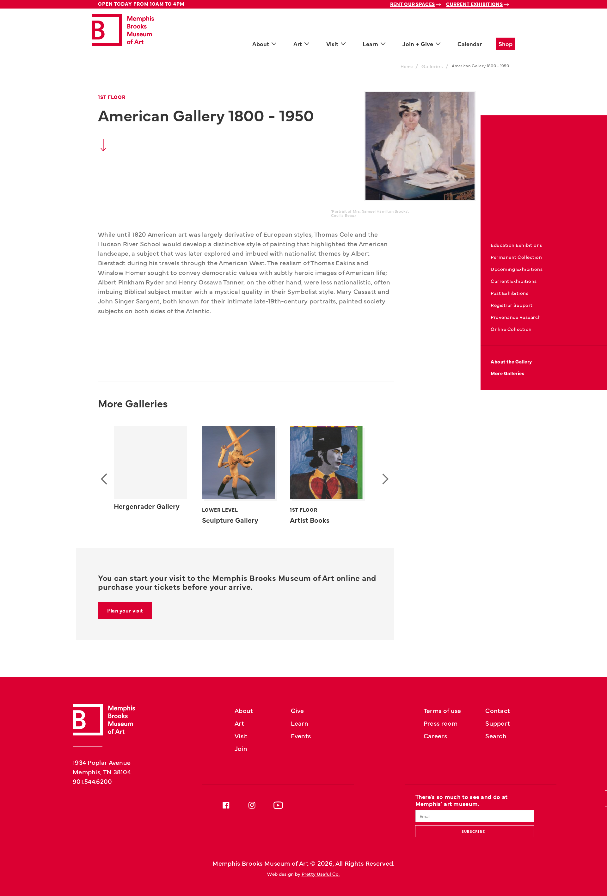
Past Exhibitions (509, 293)
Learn (300, 722)
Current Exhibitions (474, 4)
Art (239, 722)
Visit (241, 735)
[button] (105, 479)
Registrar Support (512, 305)
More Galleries (507, 373)
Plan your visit (125, 610)
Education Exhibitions (516, 244)
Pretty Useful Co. (321, 873)
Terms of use (442, 710)
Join (241, 748)
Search (495, 735)
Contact (497, 710)
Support (497, 722)
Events (301, 735)
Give (297, 710)
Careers (435, 735)
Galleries (432, 66)
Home (407, 66)
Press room (440, 722)
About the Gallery (511, 361)
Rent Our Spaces (412, 4)
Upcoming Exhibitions (517, 268)
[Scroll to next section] (103, 146)
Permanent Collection (516, 256)
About (244, 710)
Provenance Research (516, 317)
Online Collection (511, 329)
